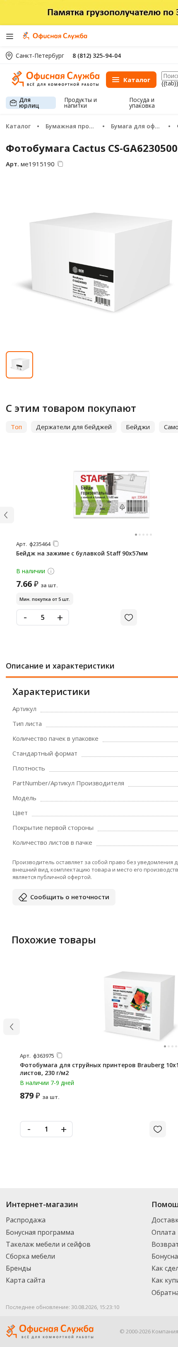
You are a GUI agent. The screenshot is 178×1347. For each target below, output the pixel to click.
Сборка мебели (30, 1256)
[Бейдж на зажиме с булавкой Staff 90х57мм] (110, 494)
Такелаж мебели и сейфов (48, 1244)
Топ (16, 427)
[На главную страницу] (55, 84)
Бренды (18, 1268)
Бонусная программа (40, 1232)
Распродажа (26, 1219)
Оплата (164, 1232)
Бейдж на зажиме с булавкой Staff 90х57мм (82, 553)
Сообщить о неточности (69, 897)
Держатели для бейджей (74, 427)
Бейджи (138, 427)
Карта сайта (25, 1280)
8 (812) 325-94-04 (96, 55)
